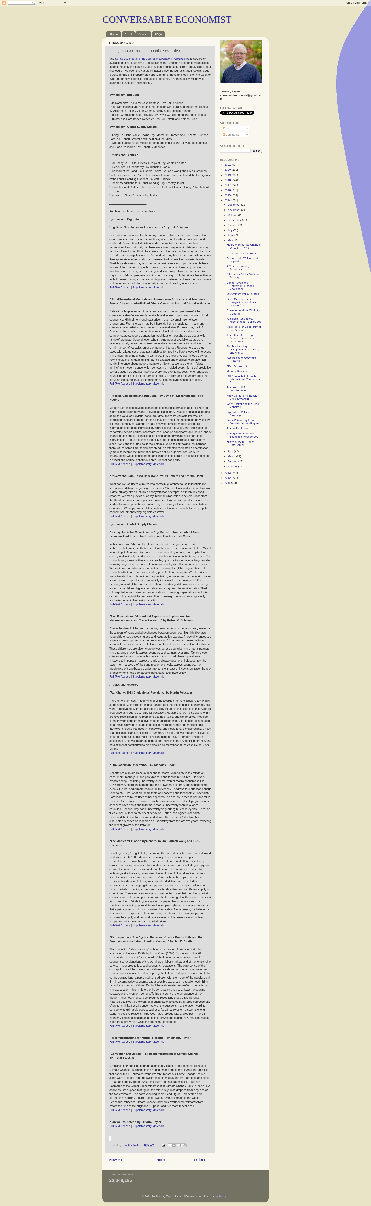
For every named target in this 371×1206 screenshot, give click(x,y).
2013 (228, 473)
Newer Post (118, 1160)
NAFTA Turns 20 (237, 366)
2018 (228, 180)
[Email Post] (163, 1145)
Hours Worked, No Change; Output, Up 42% (244, 246)
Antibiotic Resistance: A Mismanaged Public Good (244, 320)
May (231, 240)
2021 (228, 164)
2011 (228, 483)
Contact (143, 34)
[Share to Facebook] (181, 1145)
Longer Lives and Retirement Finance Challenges (240, 285)
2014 (228, 200)
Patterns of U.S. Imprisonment (237, 389)
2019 (228, 175)
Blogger (223, 1196)
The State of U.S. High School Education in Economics (240, 338)
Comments (232, 134)
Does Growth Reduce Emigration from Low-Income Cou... (241, 302)
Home (114, 34)
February (234, 461)
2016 (228, 190)
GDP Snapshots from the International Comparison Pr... (244, 379)
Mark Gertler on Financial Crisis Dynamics (242, 397)
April (231, 451)
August (232, 225)
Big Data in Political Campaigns (238, 414)
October (233, 215)
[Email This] (170, 1145)
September (235, 220)
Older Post (203, 1160)
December (234, 204)
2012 (228, 478)
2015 (228, 195)
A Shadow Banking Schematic (238, 268)
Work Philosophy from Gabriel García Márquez (243, 422)
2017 (228, 185)
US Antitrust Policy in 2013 (243, 294)
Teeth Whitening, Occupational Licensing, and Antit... (243, 349)
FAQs (158, 34)
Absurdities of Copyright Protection (241, 359)
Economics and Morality (241, 253)
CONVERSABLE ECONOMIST (167, 19)
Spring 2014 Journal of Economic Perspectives (242, 435)
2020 (228, 169)
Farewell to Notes (237, 428)
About (128, 34)
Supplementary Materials (148, 287)
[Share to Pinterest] (185, 1145)
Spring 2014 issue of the (152, 58)
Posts (228, 128)
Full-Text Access (119, 287)
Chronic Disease (237, 371)
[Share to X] (177, 1145)
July (230, 230)
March (232, 456)
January (233, 466)
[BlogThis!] (174, 1145)
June (231, 235)
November (234, 210)
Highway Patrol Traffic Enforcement (240, 443)
